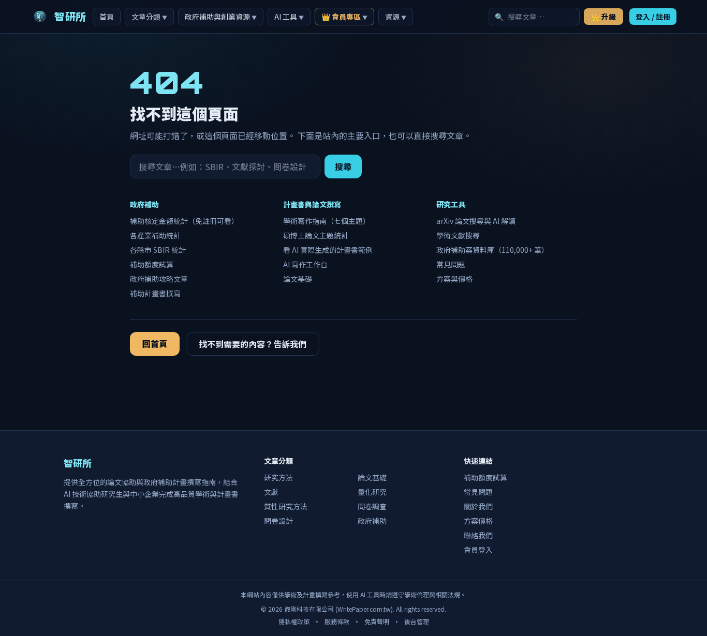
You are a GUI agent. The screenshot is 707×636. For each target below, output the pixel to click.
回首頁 (154, 343)
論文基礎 (297, 279)
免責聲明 (376, 621)
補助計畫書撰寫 (155, 293)
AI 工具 (289, 16)
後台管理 (416, 621)
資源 (395, 16)
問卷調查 (372, 506)
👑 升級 (603, 16)
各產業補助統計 (155, 235)
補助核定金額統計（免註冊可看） (184, 221)
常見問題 (450, 264)
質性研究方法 (285, 506)
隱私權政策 (294, 621)
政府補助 (372, 521)
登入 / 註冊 (653, 16)
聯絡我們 (478, 535)
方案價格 (478, 521)
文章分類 (149, 16)
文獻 (271, 492)
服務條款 (337, 621)
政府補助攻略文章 (159, 279)
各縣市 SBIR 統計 (158, 250)
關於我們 (478, 506)
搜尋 (343, 166)
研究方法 (278, 477)
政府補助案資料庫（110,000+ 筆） (492, 250)
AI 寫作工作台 (305, 264)
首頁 (106, 16)
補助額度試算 (151, 264)
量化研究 (372, 492)
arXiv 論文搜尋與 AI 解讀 (475, 221)
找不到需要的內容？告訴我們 (252, 344)
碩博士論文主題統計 (315, 235)
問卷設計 (278, 521)
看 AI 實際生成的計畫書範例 (328, 250)
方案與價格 (454, 279)
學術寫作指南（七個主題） (326, 221)
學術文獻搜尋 (458, 235)
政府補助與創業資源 (221, 16)
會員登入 (478, 549)
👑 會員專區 (344, 16)
